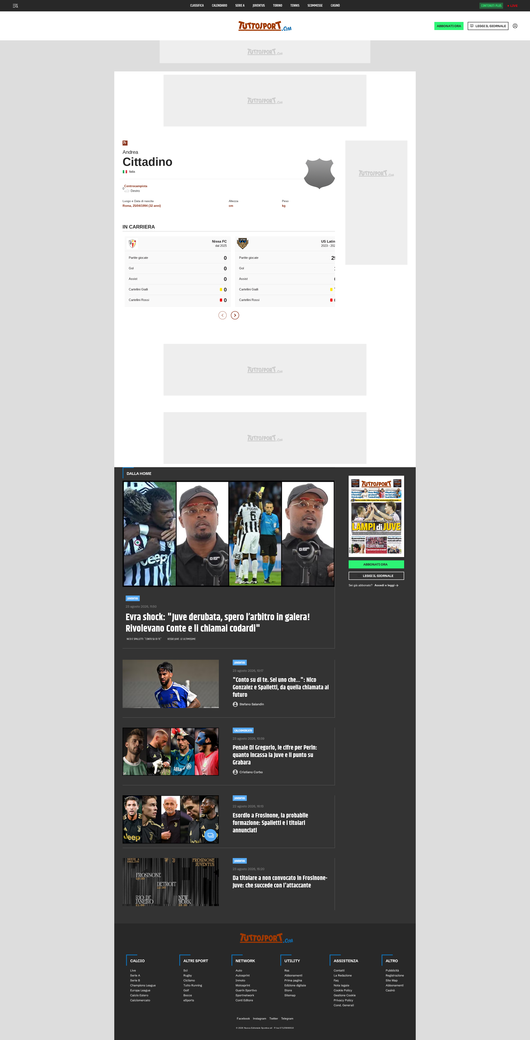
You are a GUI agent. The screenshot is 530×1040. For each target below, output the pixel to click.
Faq (336, 980)
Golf (186, 990)
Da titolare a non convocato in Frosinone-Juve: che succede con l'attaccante (280, 881)
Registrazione (395, 975)
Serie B (135, 980)
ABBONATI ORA (449, 26)
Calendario (219, 5)
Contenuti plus (491, 6)
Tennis (294, 5)
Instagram (259, 1018)
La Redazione (343, 975)
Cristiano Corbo (251, 772)
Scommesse (315, 5)
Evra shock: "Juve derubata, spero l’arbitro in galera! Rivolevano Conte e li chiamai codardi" (218, 623)
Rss (286, 970)
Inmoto (240, 980)
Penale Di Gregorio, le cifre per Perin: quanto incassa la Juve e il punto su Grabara (275, 755)
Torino (277, 5)
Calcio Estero (139, 995)
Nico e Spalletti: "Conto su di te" (144, 639)
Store (288, 990)
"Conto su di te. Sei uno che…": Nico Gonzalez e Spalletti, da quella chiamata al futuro (281, 687)
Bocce (187, 995)
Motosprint (243, 985)
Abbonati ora (375, 564)
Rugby (187, 975)
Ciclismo (189, 980)
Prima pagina (293, 980)
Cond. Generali (344, 1005)
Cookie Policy (343, 990)
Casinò (335, 5)
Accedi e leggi (385, 585)
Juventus (259, 5)
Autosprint (243, 975)
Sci (185, 970)
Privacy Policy (343, 1000)
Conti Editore (244, 1000)
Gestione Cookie (345, 995)
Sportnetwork (245, 995)
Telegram (287, 1018)
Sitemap (289, 995)
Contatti (339, 970)
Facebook (243, 1018)
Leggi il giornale (491, 26)
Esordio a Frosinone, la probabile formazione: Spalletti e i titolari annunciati (270, 823)
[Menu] (15, 6)
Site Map (392, 980)
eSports (188, 1000)
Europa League (140, 990)
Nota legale (341, 985)
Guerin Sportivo (246, 990)
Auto (239, 970)
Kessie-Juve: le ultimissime (181, 639)
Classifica (197, 5)
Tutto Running (192, 985)
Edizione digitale (295, 985)
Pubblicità (392, 970)
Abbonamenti (293, 975)
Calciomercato (243, 730)
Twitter (273, 1018)
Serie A (240, 5)
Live (514, 5)
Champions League (143, 985)
